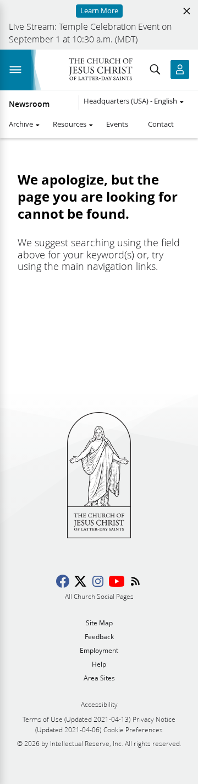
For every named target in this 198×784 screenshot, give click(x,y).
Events (117, 124)
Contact (161, 124)
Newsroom (29, 104)
